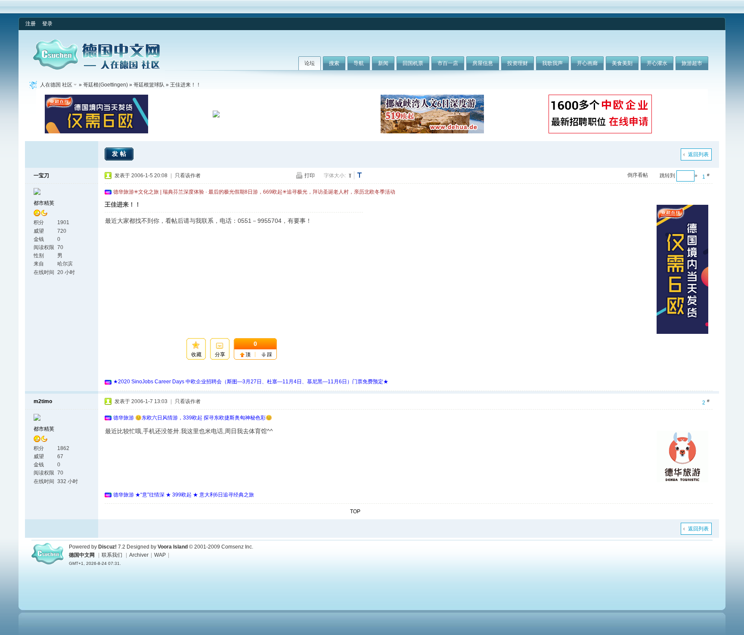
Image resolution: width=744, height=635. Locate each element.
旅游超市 (692, 63)
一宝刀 (41, 176)
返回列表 (698, 154)
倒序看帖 (637, 175)
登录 (47, 24)
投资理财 (517, 63)
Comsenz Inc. (237, 547)
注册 (30, 24)
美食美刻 (622, 63)
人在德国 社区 (56, 85)
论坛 (309, 63)
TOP (355, 512)
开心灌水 (657, 63)
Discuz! (107, 547)
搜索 (334, 63)
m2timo (43, 401)
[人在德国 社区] (96, 68)
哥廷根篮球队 (148, 85)
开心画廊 (587, 63)
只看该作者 (188, 176)
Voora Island (173, 547)
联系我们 (112, 555)
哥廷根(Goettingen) (105, 85)
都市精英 (44, 203)
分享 (220, 354)
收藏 (196, 354)
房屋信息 (482, 63)
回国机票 (413, 63)
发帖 (120, 153)
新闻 (383, 63)
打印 (309, 176)
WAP (160, 555)
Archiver (139, 555)
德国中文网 (82, 555)
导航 (358, 63)
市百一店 (447, 63)
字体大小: (335, 176)
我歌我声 (552, 63)
